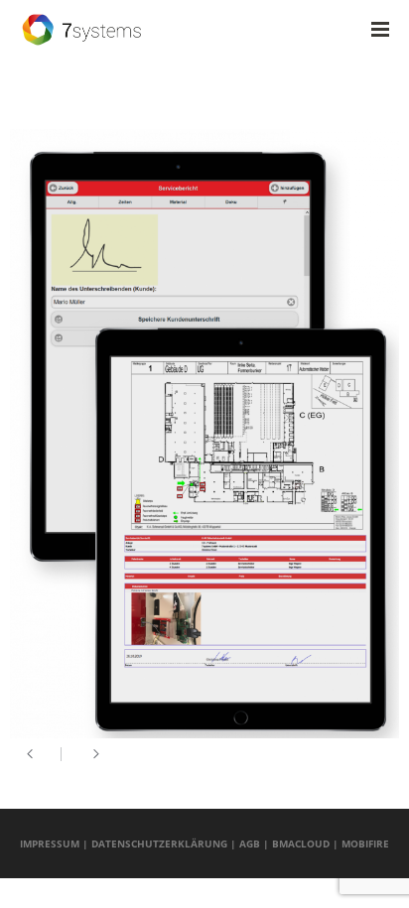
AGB (249, 843)
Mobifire (365, 843)
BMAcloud (301, 843)
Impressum (49, 843)
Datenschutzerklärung (159, 843)
